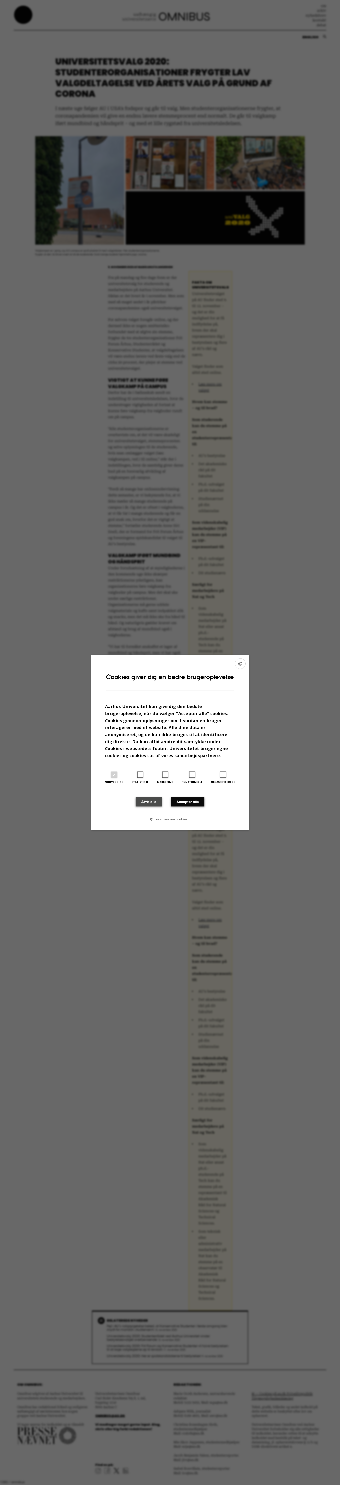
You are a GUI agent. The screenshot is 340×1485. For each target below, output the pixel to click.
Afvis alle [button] (148, 802)
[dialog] (170, 742)
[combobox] (240, 664)
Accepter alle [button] (187, 802)
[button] (170, 819)
